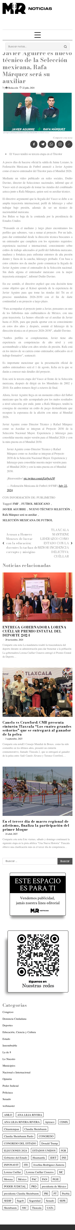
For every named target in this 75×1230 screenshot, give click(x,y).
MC (61, 1172)
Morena (8, 1179)
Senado (7, 1099)
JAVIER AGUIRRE (14, 509)
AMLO (8, 1115)
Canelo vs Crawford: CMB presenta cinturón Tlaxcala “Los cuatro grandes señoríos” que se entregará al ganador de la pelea (37, 728)
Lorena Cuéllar (12, 1172)
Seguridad (35, 1200)
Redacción (13, 87)
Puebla (66, 1193)
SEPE (63, 1200)
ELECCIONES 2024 (15, 1150)
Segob (20, 1200)
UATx (50, 1208)
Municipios (9, 1065)
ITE (26, 1164)
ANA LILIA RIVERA (29, 1115)
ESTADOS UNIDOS (44, 1150)
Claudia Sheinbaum (35, 1129)
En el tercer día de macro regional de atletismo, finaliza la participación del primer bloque (36, 825)
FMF (16, 503)
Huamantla (39, 1157)
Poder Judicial (11, 1085)
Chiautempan (11, 1129)
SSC (24, 1208)
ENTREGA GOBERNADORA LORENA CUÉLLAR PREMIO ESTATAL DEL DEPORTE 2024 (34, 631)
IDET (53, 1157)
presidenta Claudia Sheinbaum (21, 1193)
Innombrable (10, 1045)
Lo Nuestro (9, 1059)
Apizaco (49, 1122)
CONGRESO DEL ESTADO (20, 1143)
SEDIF (7, 1200)
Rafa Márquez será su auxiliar (20, 514)
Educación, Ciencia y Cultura (19, 1032)
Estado (6, 1039)
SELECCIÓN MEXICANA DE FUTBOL (28, 520)
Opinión (7, 1079)
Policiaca (8, 1092)
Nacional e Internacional (16, 1072)
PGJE (56, 1179)
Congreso (8, 1012)
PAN (44, 1179)
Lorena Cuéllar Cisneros (40, 1172)
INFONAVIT (11, 1164)
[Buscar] (65, 46)
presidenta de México (54, 1186)
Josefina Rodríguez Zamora (48, 1164)
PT (55, 1193)
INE (64, 1157)
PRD (34, 1186)
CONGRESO (46, 1136)
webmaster (9, 1106)
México (22, 1179)
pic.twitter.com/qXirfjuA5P (39, 478)
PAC (34, 1179)
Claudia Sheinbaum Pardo (18, 1136)
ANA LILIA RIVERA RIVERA (22, 1122)
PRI (46, 1193)
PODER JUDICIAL (15, 1186)
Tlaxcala (37, 1208)
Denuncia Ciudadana (14, 1018)
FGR (63, 1150)
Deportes (8, 1025)
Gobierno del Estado (15, 1157)
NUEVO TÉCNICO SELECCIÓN (49, 509)
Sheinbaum (10, 1208)
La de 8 (7, 1052)
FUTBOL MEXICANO (35, 503)
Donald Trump (49, 1143)
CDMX (64, 1122)
